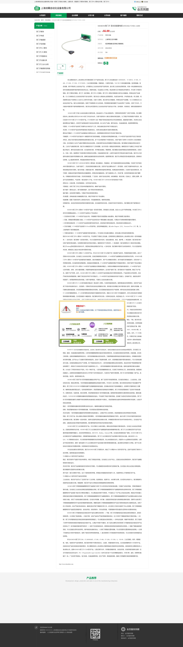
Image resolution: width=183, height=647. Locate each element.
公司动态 (107, 15)
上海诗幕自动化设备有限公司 (61, 630)
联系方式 (140, 15)
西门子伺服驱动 (41, 56)
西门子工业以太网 (42, 64)
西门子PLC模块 (41, 48)
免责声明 (56, 632)
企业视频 (75, 15)
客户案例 (123, 15)
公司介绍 (91, 15)
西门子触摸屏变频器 (43, 68)
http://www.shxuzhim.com (66, 564)
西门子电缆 (40, 36)
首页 (42, 20)
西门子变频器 (40, 44)
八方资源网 (50, 632)
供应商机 (59, 15)
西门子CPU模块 (41, 52)
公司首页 (42, 15)
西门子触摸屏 (40, 40)
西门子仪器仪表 (41, 60)
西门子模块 (40, 31)
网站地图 (69, 632)
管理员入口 (63, 632)
